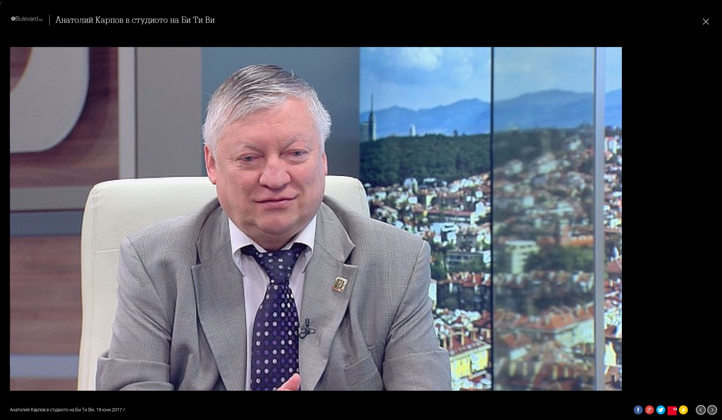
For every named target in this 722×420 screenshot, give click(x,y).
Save (675, 409)
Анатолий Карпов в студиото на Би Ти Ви (135, 20)
